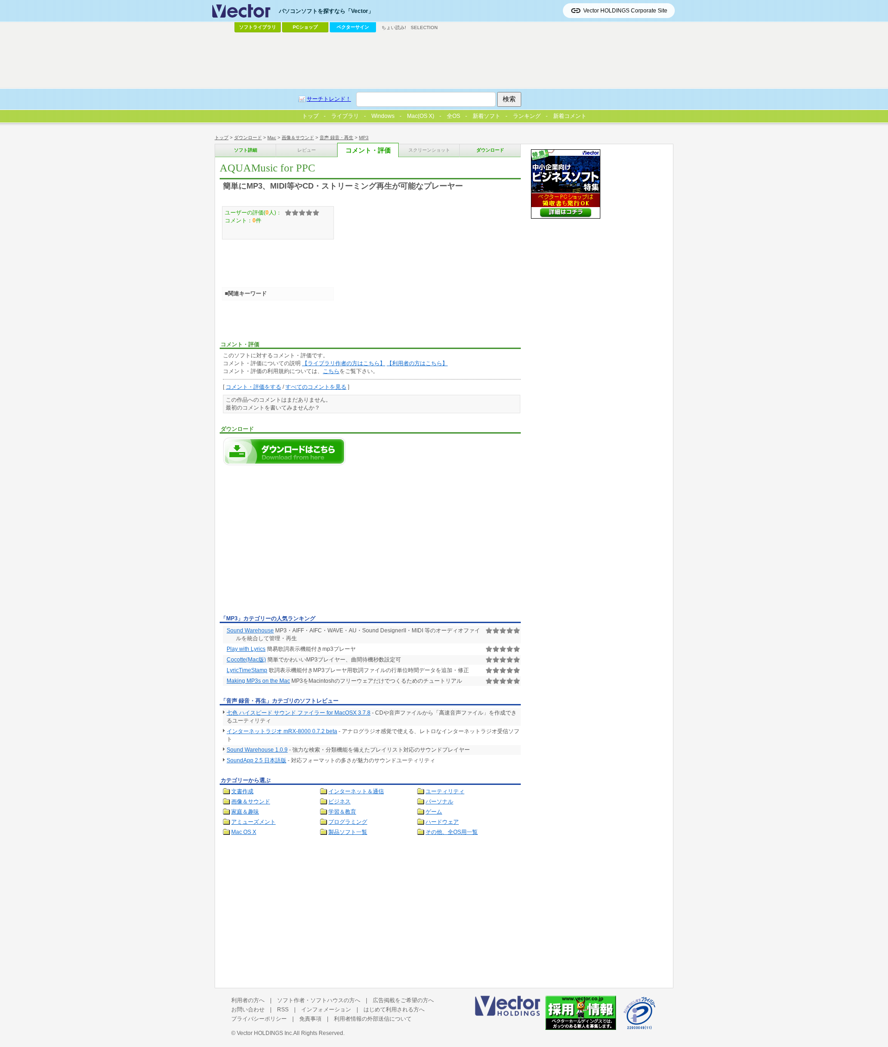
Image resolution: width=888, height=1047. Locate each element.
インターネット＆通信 (356, 791)
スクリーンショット (429, 150)
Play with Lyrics (246, 649)
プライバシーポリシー (259, 1019)
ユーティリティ (445, 791)
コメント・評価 (368, 150)
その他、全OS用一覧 (452, 832)
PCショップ (305, 27)
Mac (271, 137)
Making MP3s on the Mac (258, 681)
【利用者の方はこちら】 (417, 363)
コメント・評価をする (253, 387)
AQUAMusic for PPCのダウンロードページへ (284, 451)
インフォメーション (326, 1009)
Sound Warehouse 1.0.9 (257, 750)
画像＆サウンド (298, 137)
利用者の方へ (248, 1000)
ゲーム (434, 811)
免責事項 (310, 1019)
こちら (331, 371)
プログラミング (347, 822)
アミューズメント (253, 822)
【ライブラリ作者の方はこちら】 (343, 363)
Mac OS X (243, 832)
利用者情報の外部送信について (373, 1019)
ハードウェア (442, 822)
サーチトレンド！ (329, 99)
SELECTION (424, 27)
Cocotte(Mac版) (246, 659)
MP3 (364, 137)
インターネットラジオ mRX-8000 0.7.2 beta (282, 731)
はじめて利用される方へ (394, 1009)
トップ (221, 137)
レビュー (306, 150)
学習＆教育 (342, 811)
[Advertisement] (297, 542)
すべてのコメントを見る (315, 387)
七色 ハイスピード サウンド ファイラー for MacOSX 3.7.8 (298, 713)
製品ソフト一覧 (347, 832)
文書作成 (242, 791)
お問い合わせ (248, 1009)
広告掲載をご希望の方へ (403, 1000)
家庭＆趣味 (245, 811)
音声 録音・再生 (336, 137)
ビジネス (339, 801)
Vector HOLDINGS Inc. (265, 1033)
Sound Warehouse (250, 630)
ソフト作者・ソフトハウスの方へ (318, 1000)
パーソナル (439, 801)
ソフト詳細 (245, 150)
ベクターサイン (353, 27)
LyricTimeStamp (247, 670)
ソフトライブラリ (257, 27)
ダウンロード (248, 137)
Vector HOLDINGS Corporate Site (625, 10)
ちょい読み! (394, 27)
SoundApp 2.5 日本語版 (256, 760)
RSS (283, 1009)
